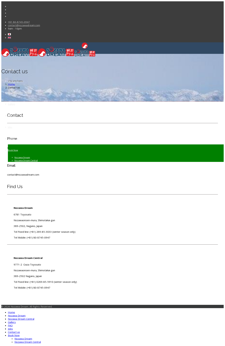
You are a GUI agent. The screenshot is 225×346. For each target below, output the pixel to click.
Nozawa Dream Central (19, 92)
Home (11, 69)
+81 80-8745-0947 (19, 22)
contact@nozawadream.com (24, 25)
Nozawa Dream (15, 81)
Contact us (13, 138)
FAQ (10, 115)
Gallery (11, 104)
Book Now (13, 150)
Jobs (10, 127)
